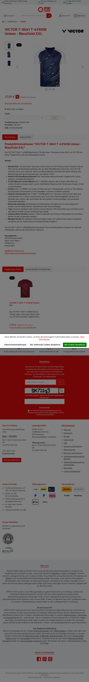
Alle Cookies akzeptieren (74, 345)
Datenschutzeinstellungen (15, 345)
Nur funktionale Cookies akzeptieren (45, 345)
